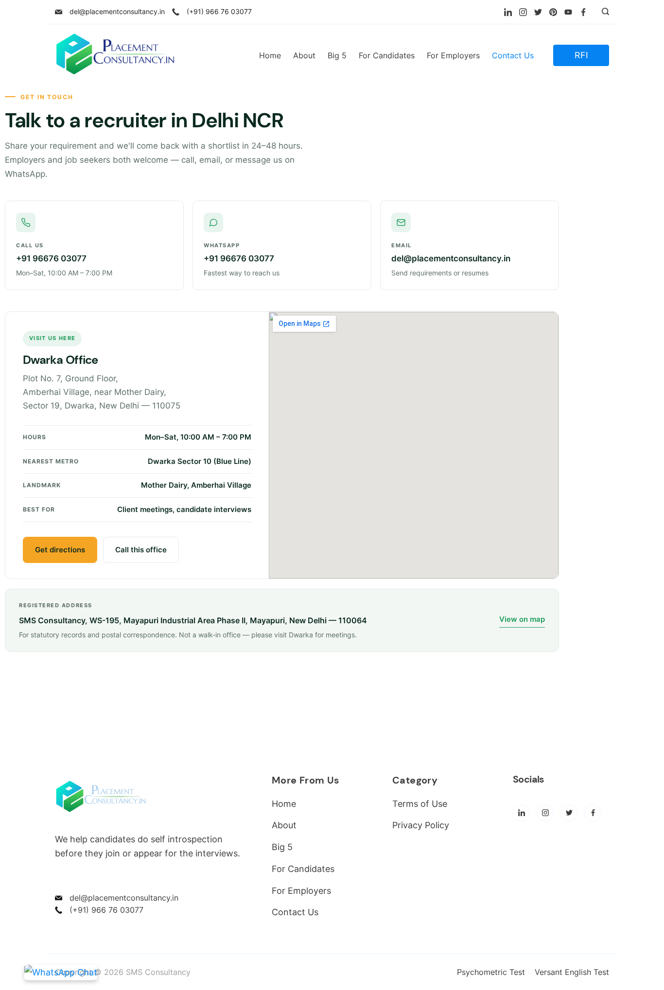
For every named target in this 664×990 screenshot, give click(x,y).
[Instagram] (523, 12)
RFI (581, 55)
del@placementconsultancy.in (117, 11)
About (304, 55)
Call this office (141, 549)
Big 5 (337, 55)
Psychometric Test (491, 972)
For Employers (453, 55)
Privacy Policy (420, 825)
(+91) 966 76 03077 (219, 11)
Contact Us (513, 55)
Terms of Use (419, 804)
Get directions (60, 549)
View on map (522, 619)
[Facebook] (583, 12)
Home (270, 55)
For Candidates (387, 55)
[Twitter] (538, 12)
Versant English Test (572, 972)
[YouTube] (568, 12)
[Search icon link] (603, 12)
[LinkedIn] (508, 12)
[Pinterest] (553, 12)
